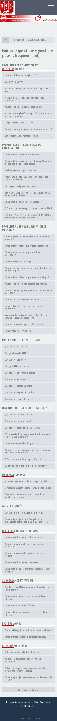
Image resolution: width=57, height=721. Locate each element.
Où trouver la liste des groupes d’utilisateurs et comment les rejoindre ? (28, 435)
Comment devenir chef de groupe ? (21, 443)
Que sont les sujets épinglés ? (19, 386)
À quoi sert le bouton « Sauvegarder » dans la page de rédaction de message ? (26, 316)
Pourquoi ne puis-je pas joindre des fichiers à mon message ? (28, 291)
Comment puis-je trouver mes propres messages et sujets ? (28, 570)
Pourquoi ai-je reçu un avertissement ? (23, 299)
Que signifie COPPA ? (14, 82)
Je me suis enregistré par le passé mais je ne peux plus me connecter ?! (28, 114)
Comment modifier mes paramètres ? (22, 154)
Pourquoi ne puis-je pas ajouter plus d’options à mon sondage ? (28, 269)
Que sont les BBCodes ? (16, 346)
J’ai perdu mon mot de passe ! (19, 122)
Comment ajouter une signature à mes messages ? (23, 253)
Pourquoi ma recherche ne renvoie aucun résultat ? (24, 545)
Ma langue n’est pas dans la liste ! (21, 186)
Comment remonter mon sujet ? (20, 331)
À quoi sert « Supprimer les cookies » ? (23, 135)
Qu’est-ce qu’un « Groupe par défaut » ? (23, 459)
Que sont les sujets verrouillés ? (20, 392)
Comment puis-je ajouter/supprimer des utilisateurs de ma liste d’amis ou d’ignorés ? (26, 520)
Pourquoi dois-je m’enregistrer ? (20, 75)
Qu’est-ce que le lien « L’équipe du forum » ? (26, 465)
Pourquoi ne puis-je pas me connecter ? (23, 106)
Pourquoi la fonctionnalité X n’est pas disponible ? (23, 660)
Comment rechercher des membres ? (22, 562)
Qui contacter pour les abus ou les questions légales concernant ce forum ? (26, 669)
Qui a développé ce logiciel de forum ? (23, 652)
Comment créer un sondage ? (18, 261)
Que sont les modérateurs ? (18, 421)
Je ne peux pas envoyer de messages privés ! (26, 481)
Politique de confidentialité (18, 702)
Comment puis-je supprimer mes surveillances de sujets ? (28, 613)
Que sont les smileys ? (15, 359)
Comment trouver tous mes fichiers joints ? (25, 636)
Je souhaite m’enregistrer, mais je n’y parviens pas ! (27, 89)
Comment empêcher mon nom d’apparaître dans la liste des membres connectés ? (28, 162)
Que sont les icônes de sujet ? (19, 399)
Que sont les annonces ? (16, 379)
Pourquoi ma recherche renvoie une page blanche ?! (24, 554)
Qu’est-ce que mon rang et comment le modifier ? (28, 208)
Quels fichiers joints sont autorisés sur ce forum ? (28, 630)
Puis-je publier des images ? (18, 366)
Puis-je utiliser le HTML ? (16, 353)
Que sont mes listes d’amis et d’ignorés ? (24, 512)
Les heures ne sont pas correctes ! (21, 170)
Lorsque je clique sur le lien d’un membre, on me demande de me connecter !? (28, 216)
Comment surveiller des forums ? (20, 605)
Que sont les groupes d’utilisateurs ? (22, 427)
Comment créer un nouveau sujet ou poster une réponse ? (27, 237)
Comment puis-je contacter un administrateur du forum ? (28, 678)
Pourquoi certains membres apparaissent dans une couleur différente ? (27, 451)
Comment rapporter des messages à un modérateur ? (23, 307)
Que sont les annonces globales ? (21, 372)
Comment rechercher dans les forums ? (23, 537)
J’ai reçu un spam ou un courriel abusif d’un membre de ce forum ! (25, 495)
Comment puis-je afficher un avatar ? (22, 202)
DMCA (35, 702)
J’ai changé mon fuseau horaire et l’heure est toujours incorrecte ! (26, 178)
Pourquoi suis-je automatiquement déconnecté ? (28, 129)
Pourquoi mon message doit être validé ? (24, 324)
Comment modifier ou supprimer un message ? (27, 245)
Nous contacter (28, 705)
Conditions (45, 702)
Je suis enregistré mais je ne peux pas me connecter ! (24, 99)
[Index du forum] (5, 40)
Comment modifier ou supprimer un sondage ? (27, 277)
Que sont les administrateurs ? (19, 414)
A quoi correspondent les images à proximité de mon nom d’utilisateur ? (27, 194)
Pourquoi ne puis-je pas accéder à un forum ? (26, 283)
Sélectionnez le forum (28, 690)
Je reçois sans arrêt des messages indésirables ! (28, 488)
